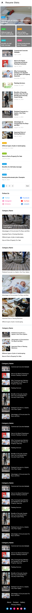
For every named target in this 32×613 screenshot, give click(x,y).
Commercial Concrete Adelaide (21, 51)
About (9, 602)
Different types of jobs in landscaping (7, 33)
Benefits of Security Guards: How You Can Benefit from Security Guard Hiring (21, 94)
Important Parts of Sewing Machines (15, 22)
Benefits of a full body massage (6, 44)
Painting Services (19, 83)
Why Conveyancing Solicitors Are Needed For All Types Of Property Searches (22, 73)
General (3, 19)
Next (27, 186)
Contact (15, 602)
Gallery (22, 602)
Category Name (7, 211)
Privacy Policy (16, 605)
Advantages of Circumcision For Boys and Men (21, 123)
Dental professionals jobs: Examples (23, 44)
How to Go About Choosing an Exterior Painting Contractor (20, 62)
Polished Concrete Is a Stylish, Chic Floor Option (21, 113)
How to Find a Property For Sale (22, 33)
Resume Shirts (12, 2)
